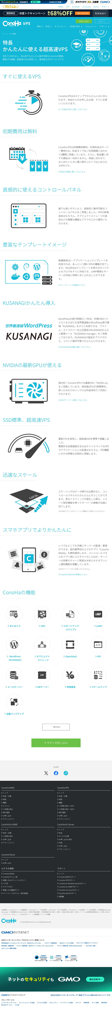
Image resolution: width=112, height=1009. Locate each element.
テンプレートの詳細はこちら (72, 285)
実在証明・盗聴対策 (7, 946)
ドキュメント (91, 26)
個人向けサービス (6, 1005)
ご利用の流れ (74, 26)
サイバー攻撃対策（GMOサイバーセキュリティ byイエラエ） (35, 946)
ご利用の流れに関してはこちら (73, 109)
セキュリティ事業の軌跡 (8, 948)
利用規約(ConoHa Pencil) (18, 912)
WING (60, 6)
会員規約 (4, 910)
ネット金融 (95, 1003)
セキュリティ (53, 1003)
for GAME (76, 6)
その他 (17, 1005)
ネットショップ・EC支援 (26, 1003)
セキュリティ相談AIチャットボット (87, 943)
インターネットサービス (8, 1003)
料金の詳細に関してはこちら (72, 171)
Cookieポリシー (25, 914)
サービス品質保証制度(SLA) (90, 912)
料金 (47, 26)
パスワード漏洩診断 (51, 943)
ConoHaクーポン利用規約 (58, 910)
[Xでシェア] (46, 773)
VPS (67, 6)
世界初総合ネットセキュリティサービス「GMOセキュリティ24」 (21, 943)
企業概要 (36, 914)
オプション (59, 26)
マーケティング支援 (66, 1003)
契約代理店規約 (34, 912)
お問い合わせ (105, 912)
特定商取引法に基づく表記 (51, 912)
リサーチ (78, 1003)
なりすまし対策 (90, 946)
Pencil (96, 6)
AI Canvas (86, 6)
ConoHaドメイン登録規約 (18, 910)
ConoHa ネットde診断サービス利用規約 (82, 910)
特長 (39, 26)
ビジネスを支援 (42, 1003)
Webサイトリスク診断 (66, 943)
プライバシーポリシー (10, 914)
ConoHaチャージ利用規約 (38, 910)
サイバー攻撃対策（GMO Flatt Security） (70, 946)
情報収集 (86, 1003)
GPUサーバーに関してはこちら (73, 400)
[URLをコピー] (66, 773)
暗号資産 (104, 1003)
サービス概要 (45, 914)
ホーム (5, 33)
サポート (105, 6)
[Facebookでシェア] (56, 773)
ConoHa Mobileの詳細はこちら (73, 574)
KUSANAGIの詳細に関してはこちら (75, 347)
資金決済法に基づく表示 (70, 912)
